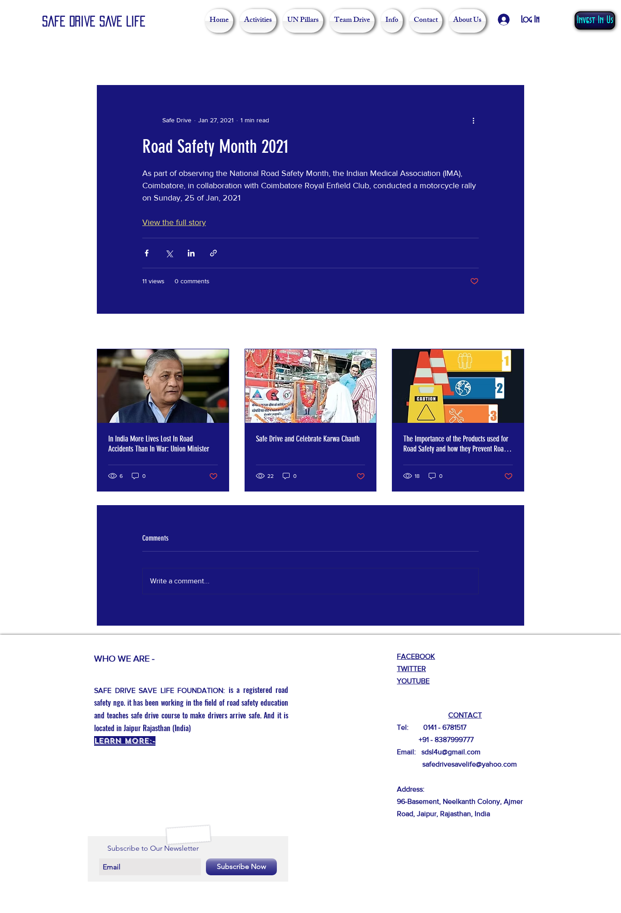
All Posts (110, 57)
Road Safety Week (228, 57)
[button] (512, 57)
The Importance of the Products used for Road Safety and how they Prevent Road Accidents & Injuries (455, 444)
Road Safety (161, 57)
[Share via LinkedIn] (191, 253)
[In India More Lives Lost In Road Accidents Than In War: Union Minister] (163, 386)
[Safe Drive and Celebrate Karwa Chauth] (310, 386)
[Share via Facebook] (146, 253)
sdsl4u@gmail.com (451, 752)
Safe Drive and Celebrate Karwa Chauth (308, 439)
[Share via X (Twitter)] (169, 253)
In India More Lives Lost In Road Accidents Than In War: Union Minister (158, 444)
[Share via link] (213, 253)
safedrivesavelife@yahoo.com (469, 764)
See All (514, 332)
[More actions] (473, 120)
